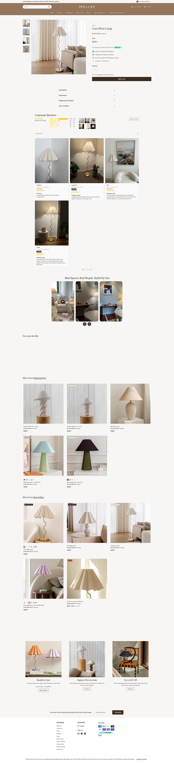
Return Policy (60, 739)
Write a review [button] (134, 119)
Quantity (94, 66)
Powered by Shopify (141, 759)
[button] (96, 33)
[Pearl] (34, 480)
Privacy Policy (60, 744)
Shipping (101, 74)
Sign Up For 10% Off (117, 12)
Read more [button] (39, 264)
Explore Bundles (43, 690)
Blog (89, 12)
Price (93, 38)
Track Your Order (61, 746)
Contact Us (60, 728)
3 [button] (87, 269)
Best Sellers (39, 497)
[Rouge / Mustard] (31, 547)
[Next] (26, 54)
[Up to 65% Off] (130, 659)
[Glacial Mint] (31, 480)
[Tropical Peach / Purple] (34, 547)
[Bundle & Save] (43, 659)
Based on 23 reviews (40, 120)
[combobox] (37, 7)
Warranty (59, 733)
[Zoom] (58, 47)
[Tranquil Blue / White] (27, 547)
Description (63, 90)
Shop (59, 12)
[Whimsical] (29, 480)
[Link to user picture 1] (52, 160)
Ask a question (64, 106)
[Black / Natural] (36, 547)
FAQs (58, 731)
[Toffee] (27, 480)
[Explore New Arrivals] (87, 659)
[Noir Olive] (24, 480)
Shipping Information (66, 100)
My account (60, 749)
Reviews (69, 12)
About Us (79, 12)
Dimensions (63, 95)
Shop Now (87, 689)
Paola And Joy (40, 378)
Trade (58, 736)
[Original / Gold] (24, 547)
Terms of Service (61, 741)
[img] (51, 191)
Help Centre (99, 12)
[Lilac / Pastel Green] (29, 547)
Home (51, 12)
